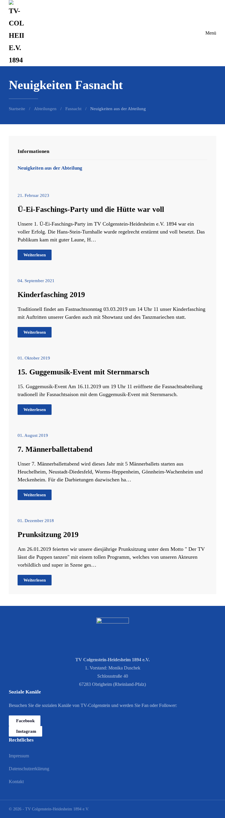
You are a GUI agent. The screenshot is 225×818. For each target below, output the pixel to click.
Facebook (25, 720)
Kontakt (16, 781)
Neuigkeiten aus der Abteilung (50, 168)
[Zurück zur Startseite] (16, 33)
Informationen (33, 151)
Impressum (19, 755)
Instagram (26, 731)
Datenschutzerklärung (29, 768)
